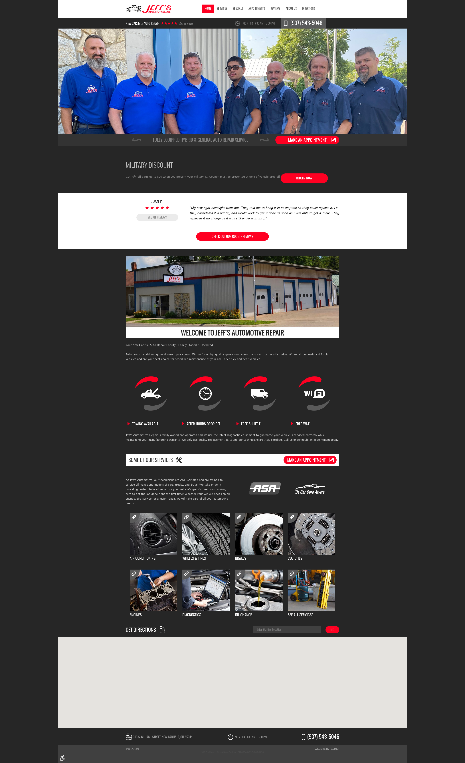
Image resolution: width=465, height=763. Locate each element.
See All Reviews (157, 217)
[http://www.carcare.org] (310, 489)
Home (208, 8)
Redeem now (304, 178)
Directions (308, 8)
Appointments (256, 8)
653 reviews (186, 23)
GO (332, 630)
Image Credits (132, 749)
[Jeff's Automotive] (148, 9)
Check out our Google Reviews (232, 237)
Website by (326, 748)
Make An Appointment (307, 140)
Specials (238, 8)
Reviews (275, 8)
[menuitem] (208, 9)
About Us (291, 8)
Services (222, 8)
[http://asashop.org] (265, 489)
